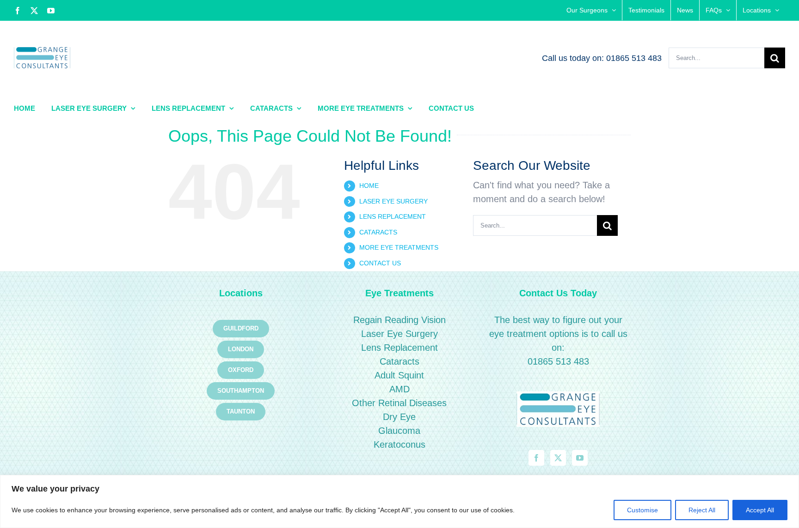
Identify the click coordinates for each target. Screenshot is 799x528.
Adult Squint (399, 375)
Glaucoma (399, 431)
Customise (642, 510)
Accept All (760, 510)
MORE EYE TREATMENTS (398, 247)
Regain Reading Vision (399, 320)
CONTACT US (380, 263)
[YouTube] (580, 458)
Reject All (701, 510)
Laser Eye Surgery (399, 334)
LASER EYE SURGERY (393, 201)
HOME (369, 185)
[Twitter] (558, 458)
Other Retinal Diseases (399, 403)
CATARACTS (378, 232)
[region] (399, 501)
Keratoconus (399, 444)
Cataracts (399, 361)
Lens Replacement (399, 347)
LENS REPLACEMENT (392, 216)
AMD (399, 389)
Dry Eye (399, 417)
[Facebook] (536, 458)
